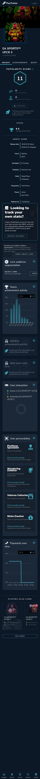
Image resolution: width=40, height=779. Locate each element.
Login (34, 3)
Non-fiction (25, 195)
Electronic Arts (26, 170)
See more (20, 636)
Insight (4, 777)
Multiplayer (25, 179)
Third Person (25, 186)
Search (28, 777)
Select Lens (11, 272)
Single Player (25, 176)
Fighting (24, 154)
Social (20, 777)
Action (23, 192)
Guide (36, 777)
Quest (12, 777)
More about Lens (24, 254)
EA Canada (25, 163)
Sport (23, 157)
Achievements (19, 63)
